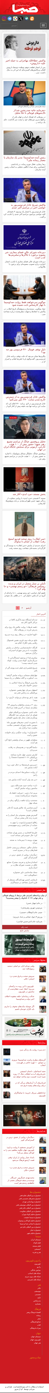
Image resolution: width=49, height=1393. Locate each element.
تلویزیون (37, 1264)
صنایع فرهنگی (35, 1322)
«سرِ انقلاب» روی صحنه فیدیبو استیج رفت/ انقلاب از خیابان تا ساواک (26, 540)
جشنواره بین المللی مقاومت (30, 1211)
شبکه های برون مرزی (33, 1276)
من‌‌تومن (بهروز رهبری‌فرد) (31, 908)
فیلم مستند (37, 1246)
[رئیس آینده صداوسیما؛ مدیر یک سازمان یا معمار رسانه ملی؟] (24, 143)
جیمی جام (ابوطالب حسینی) (31, 912)
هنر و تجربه (37, 1252)
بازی (39, 1297)
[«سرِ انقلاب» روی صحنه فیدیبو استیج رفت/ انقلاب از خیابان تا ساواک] (24, 524)
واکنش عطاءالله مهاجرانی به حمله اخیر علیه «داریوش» (25, 62)
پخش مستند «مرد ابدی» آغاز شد (29, 494)
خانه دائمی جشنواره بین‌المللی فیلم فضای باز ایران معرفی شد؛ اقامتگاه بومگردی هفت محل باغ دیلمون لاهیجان (22, 715)
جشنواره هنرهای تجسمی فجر (30, 1199)
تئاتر (39, 1288)
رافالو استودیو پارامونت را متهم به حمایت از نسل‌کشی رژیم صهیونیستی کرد (22, 825)
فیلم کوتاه (37, 1243)
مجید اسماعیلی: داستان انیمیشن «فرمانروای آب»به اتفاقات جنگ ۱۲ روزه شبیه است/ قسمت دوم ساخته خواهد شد (29, 1074)
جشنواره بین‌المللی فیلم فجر (30, 1195)
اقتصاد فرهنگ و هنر (34, 1312)
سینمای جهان (36, 1337)
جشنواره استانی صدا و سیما (30, 1224)
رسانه (38, 1315)
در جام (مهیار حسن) (34, 903)
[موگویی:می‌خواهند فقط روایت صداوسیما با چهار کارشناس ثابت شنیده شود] (24, 287)
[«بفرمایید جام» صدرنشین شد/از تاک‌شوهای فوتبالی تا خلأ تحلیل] (24, 93)
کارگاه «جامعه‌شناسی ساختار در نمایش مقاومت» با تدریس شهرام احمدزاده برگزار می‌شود (21, 650)
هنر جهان (37, 1343)
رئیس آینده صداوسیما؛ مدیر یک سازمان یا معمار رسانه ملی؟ (24, 159)
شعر (39, 1319)
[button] (4, 19)
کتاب (39, 1325)
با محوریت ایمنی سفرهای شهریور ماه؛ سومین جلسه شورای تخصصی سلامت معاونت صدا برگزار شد (22, 725)
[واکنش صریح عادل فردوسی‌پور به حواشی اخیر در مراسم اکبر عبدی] (24, 190)
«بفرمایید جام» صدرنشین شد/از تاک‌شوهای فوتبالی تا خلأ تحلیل (29, 111)
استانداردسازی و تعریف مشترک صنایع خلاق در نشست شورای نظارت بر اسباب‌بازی (22, 865)
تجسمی (38, 1294)
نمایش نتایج (24, 931)
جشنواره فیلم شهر (34, 1233)
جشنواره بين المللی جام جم (30, 1227)
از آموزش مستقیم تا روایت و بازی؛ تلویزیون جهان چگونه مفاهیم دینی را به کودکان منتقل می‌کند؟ (19, 1150)
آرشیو (28, 608)
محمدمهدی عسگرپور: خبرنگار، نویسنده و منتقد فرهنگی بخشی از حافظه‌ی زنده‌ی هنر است (21, 1180)
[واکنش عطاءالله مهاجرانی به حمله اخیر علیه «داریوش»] (24, 46)
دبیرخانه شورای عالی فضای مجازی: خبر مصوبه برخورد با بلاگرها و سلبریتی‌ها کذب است (25, 255)
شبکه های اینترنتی (34, 1280)
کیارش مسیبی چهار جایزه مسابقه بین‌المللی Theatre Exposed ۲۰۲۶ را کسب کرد (23, 757)
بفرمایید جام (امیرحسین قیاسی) (29, 921)
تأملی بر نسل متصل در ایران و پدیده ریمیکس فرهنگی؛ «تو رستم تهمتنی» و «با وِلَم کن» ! (24, 586)
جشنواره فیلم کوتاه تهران (31, 1214)
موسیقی (37, 1291)
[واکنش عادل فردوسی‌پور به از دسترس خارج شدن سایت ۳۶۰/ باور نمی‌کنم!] (24, 382)
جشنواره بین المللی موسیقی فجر (28, 1205)
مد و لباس (37, 1301)
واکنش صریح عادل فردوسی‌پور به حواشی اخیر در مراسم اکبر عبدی (28, 206)
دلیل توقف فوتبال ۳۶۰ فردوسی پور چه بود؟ (25, 351)
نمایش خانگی (36, 1270)
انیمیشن (37, 1249)
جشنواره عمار (35, 1230)
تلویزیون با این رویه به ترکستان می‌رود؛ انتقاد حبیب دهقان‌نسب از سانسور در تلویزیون (21, 989)
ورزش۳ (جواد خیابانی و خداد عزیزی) (27, 917)
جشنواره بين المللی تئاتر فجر (30, 1208)
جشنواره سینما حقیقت (32, 1217)
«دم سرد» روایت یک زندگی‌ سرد (33, 1050)
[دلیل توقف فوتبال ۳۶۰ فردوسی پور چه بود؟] (24, 335)
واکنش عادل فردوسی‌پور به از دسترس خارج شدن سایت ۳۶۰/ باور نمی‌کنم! (25, 398)
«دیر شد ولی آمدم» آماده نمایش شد (22, 780)
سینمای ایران (36, 1240)
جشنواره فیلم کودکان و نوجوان (29, 1221)
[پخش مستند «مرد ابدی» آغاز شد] (24, 479)
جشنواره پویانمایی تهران (31, 1202)
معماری (38, 1304)
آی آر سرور (18, 1389)
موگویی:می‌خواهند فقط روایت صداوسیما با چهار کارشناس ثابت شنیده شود (24, 303)
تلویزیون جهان (35, 1340)
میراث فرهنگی (35, 1328)
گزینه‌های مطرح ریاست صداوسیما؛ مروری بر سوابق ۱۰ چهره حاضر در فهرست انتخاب (29, 1062)
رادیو (39, 1267)
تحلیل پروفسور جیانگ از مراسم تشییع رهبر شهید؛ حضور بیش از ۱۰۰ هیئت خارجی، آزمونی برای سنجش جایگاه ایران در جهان (24, 445)
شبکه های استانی (34, 1273)
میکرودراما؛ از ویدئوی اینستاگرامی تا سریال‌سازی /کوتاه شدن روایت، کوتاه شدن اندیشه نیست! (22, 660)
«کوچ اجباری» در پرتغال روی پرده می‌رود (21, 635)
